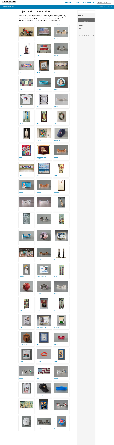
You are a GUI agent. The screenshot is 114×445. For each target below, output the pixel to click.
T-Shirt (21, 106)
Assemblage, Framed (59, 242)
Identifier (66, 24)
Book (55, 259)
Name (79, 32)
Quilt (55, 72)
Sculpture (39, 140)
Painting (21, 123)
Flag (38, 38)
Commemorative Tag (41, 276)
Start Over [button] (86, 21)
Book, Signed (22, 327)
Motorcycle (22, 38)
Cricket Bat (56, 209)
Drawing (39, 72)
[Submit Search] (112, 2)
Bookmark (21, 276)
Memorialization (85, 18)
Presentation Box (23, 344)
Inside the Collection (8, 6)
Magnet (21, 192)
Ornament (56, 327)
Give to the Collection (105, 6)
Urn (20, 140)
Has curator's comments (84, 35)
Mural (20, 72)
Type (79, 28)
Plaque (38, 310)
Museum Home (68, 2)
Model (20, 55)
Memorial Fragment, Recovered (41, 158)
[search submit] (93, 12)
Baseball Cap (57, 140)
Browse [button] (77, 2)
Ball (20, 293)
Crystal (21, 225)
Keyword (80, 25)
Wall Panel (56, 192)
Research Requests (88, 2)
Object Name (60, 24)
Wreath (56, 123)
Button (56, 89)
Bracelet (56, 38)
